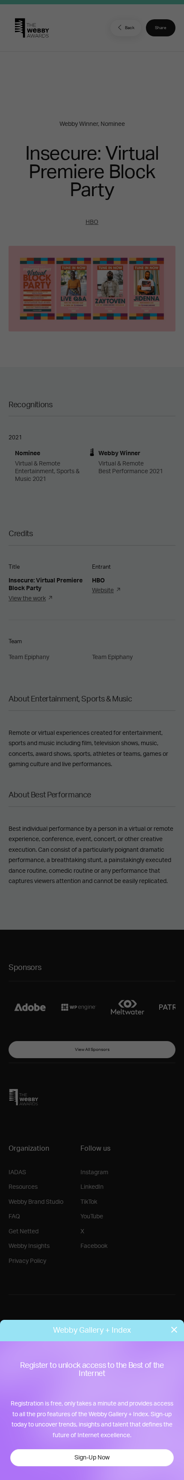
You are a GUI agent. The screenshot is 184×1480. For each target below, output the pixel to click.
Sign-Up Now (92, 1458)
